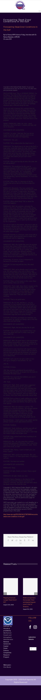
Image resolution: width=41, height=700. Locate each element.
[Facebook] (30, 627)
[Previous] (5, 594)
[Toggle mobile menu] (40, 11)
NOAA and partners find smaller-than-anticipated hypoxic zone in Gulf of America (29, 602)
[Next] (36, 594)
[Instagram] (35, 627)
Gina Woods (7, 667)
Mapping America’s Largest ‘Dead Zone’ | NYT (10, 600)
